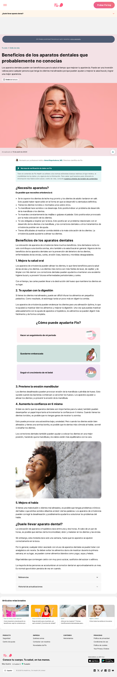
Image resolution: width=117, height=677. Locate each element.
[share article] (113, 152)
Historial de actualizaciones (30, 586)
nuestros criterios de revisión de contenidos (80, 179)
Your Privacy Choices (101, 649)
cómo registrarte (75, 39)
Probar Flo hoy (104, 5)
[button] (58, 577)
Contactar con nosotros (41, 642)
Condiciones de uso (101, 642)
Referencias (23, 577)
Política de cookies (100, 645)
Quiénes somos (38, 638)
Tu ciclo (4, 48)
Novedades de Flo (40, 645)
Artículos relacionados (14, 600)
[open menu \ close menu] (5, 5)
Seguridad (6, 638)
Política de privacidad (102, 638)
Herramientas (68, 638)
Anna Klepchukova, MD (53, 160)
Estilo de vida (15, 48)
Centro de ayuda (9, 642)
